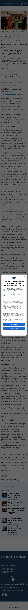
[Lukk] (24, 276)
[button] (14, 299)
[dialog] (14, 305)
